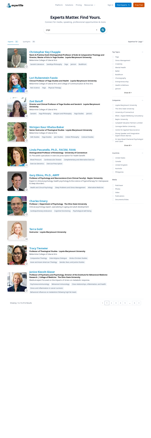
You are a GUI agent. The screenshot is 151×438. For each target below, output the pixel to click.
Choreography (120, 78)
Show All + (128, 93)
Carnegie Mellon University (125, 126)
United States (120, 158)
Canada (118, 161)
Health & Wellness (122, 85)
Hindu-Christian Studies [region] (78, 258)
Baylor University (121, 119)
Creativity (118, 64)
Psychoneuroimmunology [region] (39, 284)
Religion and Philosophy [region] (63, 113)
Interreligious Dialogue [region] (58, 258)
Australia (118, 168)
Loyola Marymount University (126, 105)
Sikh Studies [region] (34, 137)
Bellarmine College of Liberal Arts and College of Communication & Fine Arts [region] (61, 83)
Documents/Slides (122, 199)
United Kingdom (121, 165)
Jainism (118, 89)
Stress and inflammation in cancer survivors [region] (46, 288)
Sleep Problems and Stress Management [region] (70, 187)
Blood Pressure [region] (35, 160)
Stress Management (122, 60)
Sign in (110, 5)
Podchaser (119, 185)
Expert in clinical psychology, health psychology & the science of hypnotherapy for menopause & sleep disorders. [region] (68, 182)
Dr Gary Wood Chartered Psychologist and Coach (129, 140)
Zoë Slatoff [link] (36, 101)
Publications (119, 196)
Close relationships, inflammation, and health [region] (89, 284)
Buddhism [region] (82, 64)
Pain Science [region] (35, 88)
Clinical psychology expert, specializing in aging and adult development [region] (59, 207)
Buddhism (119, 74)
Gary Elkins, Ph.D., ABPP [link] (44, 175)
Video (117, 192)
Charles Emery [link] (38, 201)
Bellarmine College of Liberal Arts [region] (43, 60)
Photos (117, 189)
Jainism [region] (73, 64)
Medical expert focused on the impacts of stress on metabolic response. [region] (59, 280)
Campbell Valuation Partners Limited (128, 123)
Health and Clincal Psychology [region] (41, 187)
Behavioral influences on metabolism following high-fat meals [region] (53, 292)
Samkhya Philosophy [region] (54, 64)
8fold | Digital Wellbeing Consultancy (129, 116)
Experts (12, 42)
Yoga (117, 57)
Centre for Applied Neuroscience (127, 130)
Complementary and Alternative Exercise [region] (79, 160)
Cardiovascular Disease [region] (52, 160)
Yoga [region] (66, 64)
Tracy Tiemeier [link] (38, 248)
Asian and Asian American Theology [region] (43, 262)
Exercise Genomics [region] (37, 164)
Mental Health (120, 67)
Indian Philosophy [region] (72, 137)
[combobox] (72, 30)
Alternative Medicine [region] (95, 187)
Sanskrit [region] (33, 113)
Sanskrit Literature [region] (37, 64)
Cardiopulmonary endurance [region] (41, 211)
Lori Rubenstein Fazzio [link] (43, 78)
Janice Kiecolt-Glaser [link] (42, 272)
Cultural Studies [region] (88, 137)
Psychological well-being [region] (82, 211)
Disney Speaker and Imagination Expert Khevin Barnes (127, 134)
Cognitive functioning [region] (62, 211)
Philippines (119, 172)
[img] (17, 58)
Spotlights (28, 42)
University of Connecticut (124, 112)
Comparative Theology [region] (38, 258)
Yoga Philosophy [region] (45, 113)
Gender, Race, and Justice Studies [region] (72, 262)
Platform (59, 5)
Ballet (117, 71)
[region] (69, 56)
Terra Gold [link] (35, 229)
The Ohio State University (124, 109)
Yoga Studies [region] (79, 113)
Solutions (69, 5)
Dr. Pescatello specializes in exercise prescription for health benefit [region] (57, 155)
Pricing (79, 5)
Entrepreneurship (122, 82)
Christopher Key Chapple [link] (44, 52)
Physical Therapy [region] (54, 88)
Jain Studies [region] (58, 137)
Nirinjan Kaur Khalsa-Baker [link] (46, 127)
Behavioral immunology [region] (60, 284)
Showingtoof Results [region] (21, 303)
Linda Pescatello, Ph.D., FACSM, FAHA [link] (52, 149)
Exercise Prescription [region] (54, 164)
